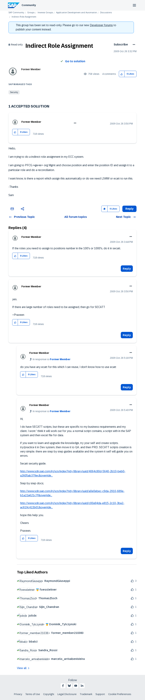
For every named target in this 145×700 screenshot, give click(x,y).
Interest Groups (45, 12)
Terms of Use (32, 694)
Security (14, 92)
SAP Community (16, 12)
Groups (30, 12)
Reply (127, 268)
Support (100, 694)
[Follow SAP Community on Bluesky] (69, 685)
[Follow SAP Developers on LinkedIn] (82, 685)
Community (29, 5)
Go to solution (75, 61)
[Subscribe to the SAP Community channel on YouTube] (75, 685)
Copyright (48, 694)
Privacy (18, 694)
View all (22, 668)
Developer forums (101, 25)
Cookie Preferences (119, 694)
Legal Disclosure (67, 694)
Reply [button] (129, 208)
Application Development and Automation (76, 12)
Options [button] (133, 44)
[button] (121, 74)
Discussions (106, 12)
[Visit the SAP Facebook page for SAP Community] (63, 685)
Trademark (86, 694)
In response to (51, 359)
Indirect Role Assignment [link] (24, 17)
